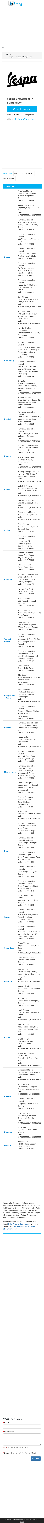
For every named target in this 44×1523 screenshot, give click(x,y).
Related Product (9, 178)
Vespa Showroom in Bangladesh (20, 57)
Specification (8, 173)
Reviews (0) (29, 173)
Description (18, 173)
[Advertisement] (22, 28)
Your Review (9, 1432)
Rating (6, 1453)
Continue (35, 1458)
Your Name (8, 1423)
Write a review (28, 119)
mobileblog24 (20, 1519)
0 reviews (18, 119)
